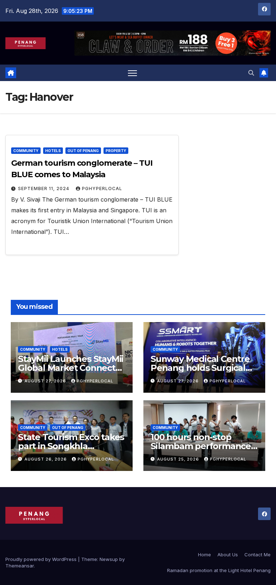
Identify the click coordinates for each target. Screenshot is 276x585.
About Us (227, 554)
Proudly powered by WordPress (41, 559)
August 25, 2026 (179, 459)
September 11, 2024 (44, 188)
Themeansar (19, 566)
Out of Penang (83, 150)
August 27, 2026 (46, 380)
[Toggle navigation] (132, 73)
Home (204, 554)
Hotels (53, 150)
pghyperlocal (102, 188)
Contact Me (257, 554)
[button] (251, 72)
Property (116, 150)
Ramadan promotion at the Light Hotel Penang (219, 570)
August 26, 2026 (46, 459)
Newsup (109, 559)
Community (25, 150)
